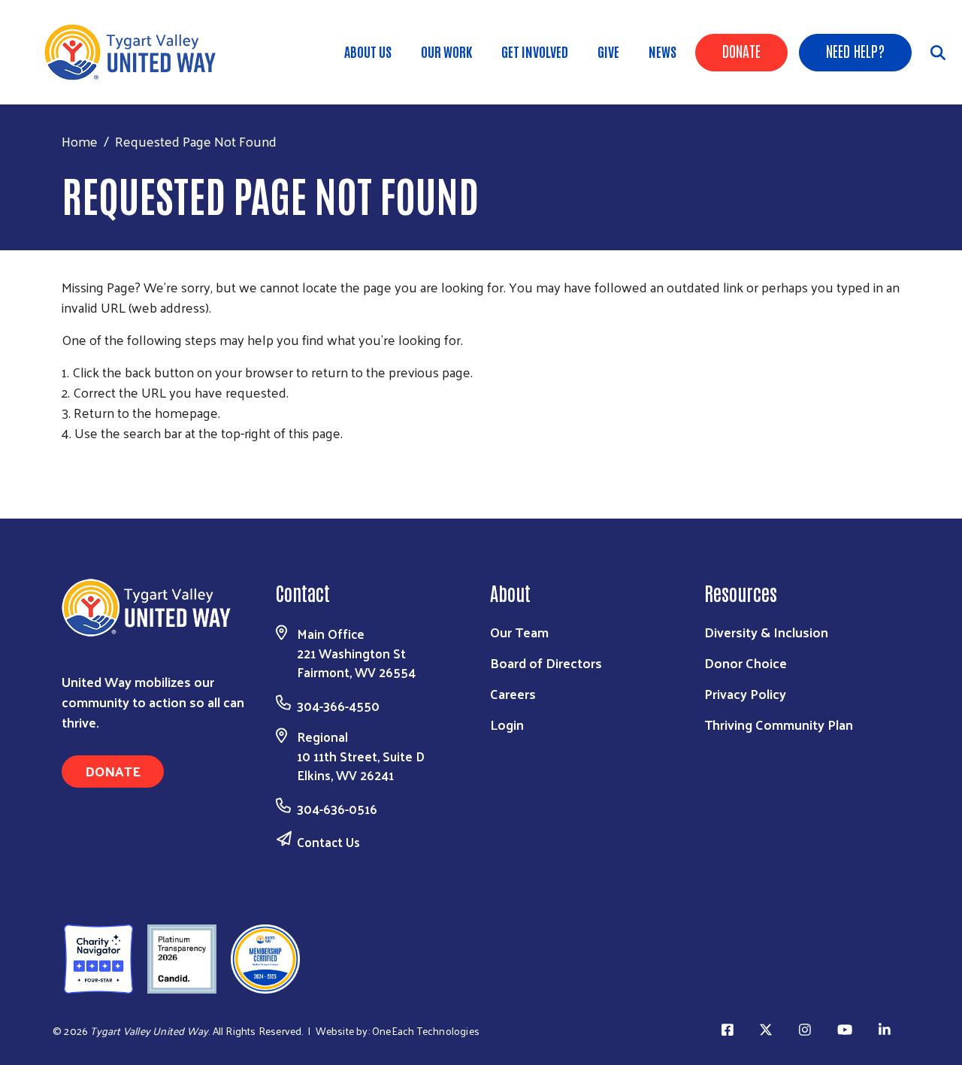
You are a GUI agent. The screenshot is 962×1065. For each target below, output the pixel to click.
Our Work (446, 51)
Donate (741, 50)
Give (608, 51)
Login (507, 724)
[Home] (135, 52)
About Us (368, 51)
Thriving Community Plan (778, 724)
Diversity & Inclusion (766, 631)
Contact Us (328, 842)
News (662, 51)
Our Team (519, 631)
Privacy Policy (745, 693)
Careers (513, 693)
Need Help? (855, 50)
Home (80, 141)
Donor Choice (745, 662)
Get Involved (534, 51)
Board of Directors (546, 662)
